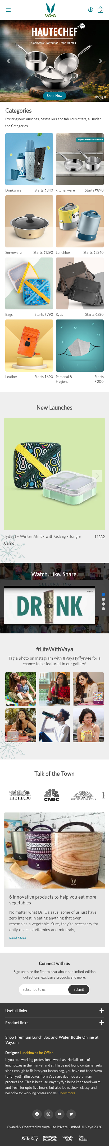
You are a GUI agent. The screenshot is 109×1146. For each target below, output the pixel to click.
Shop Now (54, 96)
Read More (17, 938)
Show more (66, 1093)
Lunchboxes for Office (36, 1053)
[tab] (20, 796)
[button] (8, 61)
